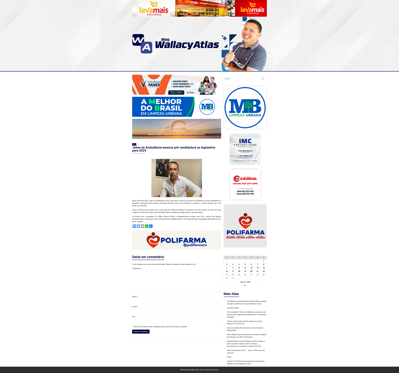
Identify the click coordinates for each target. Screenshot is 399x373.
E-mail (135, 307)
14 (258, 268)
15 (264, 268)
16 (227, 271)
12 (245, 268)
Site (133, 317)
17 (233, 271)
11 (239, 268)
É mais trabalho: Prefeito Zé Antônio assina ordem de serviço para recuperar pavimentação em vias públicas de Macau (246, 314)
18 (239, 271)
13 (251, 268)
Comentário (137, 268)
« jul (244, 285)
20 (251, 271)
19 (245, 271)
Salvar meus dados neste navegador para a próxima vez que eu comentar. (160, 327)
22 (264, 271)
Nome (135, 297)
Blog (134, 144)
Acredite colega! (233, 308)
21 (258, 271)
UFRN (229, 357)
